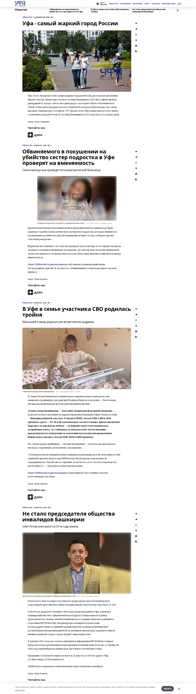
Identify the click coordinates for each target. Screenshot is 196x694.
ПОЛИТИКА (137, 4)
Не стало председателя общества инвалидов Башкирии (148, 10)
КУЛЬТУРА (156, 4)
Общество (21, 9)
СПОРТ (147, 4)
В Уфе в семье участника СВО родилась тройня (110, 10)
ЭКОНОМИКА (125, 4)
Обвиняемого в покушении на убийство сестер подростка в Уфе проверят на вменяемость (66, 10)
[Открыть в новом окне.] (35, 135)
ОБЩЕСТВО (113, 4)
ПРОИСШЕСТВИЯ (168, 4)
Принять (167, 688)
